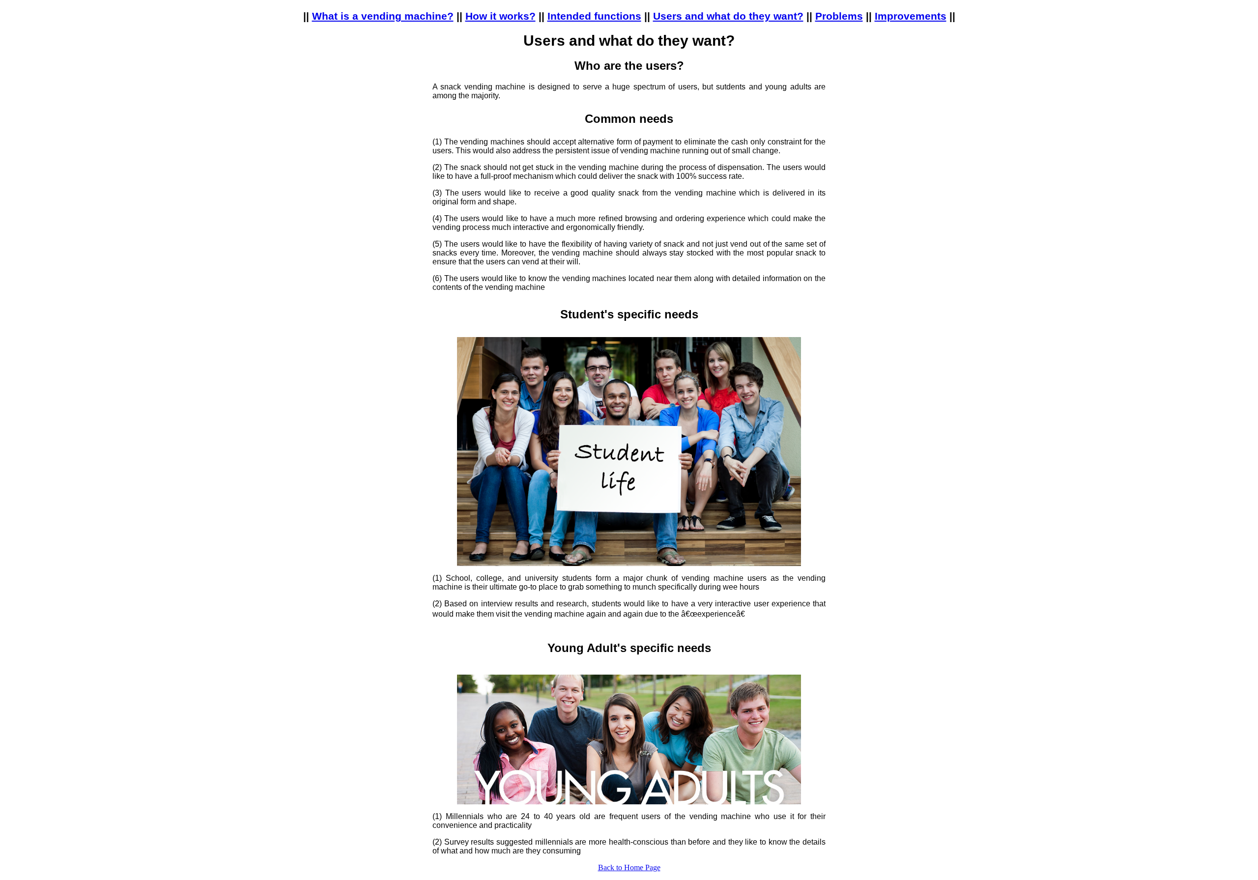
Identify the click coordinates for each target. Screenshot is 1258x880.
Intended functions (594, 16)
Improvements (910, 16)
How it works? (500, 16)
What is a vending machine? (383, 16)
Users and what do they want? (728, 16)
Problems (839, 16)
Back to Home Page (629, 867)
